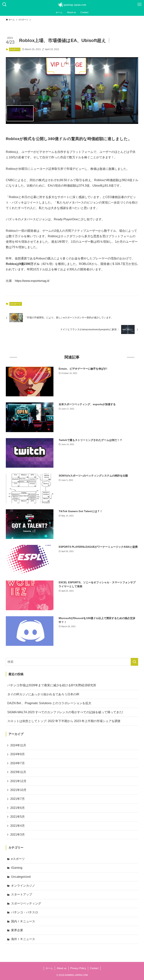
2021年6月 (17, 807)
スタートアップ (21, 894)
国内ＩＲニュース (23, 921)
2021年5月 (17, 816)
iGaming (16, 867)
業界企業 (17, 930)
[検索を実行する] (134, 662)
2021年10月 (18, 790)
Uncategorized (21, 876)
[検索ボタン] (4, 4)
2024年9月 (17, 754)
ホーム (49, 968)
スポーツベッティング (26, 903)
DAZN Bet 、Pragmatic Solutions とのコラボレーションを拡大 (49, 703)
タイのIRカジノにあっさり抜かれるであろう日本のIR (43, 694)
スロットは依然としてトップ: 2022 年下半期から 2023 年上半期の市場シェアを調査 (64, 721)
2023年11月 (18, 772)
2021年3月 (17, 834)
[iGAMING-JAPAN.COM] (72, 4)
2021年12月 (18, 781)
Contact (94, 968)
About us (62, 968)
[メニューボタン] (139, 4)
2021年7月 (17, 798)
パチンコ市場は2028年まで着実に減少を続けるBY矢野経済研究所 (51, 685)
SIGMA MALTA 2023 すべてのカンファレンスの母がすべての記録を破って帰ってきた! (65, 712)
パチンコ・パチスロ (24, 912)
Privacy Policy (78, 968)
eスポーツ (15, 49)
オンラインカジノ (23, 885)
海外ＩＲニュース (23, 939)
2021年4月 (17, 825)
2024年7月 (17, 763)
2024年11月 (18, 745)
